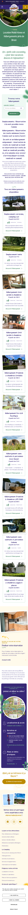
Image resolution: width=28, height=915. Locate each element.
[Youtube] (20, 821)
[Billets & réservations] (25, 7)
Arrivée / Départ (9, 105)
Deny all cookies (14, 900)
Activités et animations (8, 858)
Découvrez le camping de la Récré (11, 853)
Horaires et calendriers (8, 874)
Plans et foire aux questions (9, 877)
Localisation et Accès (7, 871)
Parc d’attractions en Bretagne (10, 834)
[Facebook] (7, 821)
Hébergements (6, 855)
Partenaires (5, 846)
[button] (2, 7)
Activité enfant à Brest (8, 837)
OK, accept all (14, 895)
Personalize (14, 904)
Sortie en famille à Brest (8, 840)
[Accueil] (14, 7)
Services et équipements (8, 861)
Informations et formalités (9, 864)
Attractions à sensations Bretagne (11, 843)
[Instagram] (13, 821)
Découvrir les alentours (8, 880)
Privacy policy (14, 909)
